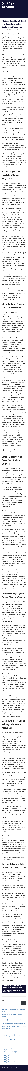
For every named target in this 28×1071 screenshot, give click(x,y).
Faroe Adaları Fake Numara (11, 1038)
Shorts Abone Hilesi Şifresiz (11, 1052)
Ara (3, 1000)
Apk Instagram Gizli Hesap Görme (13, 1036)
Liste (5, 1042)
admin (14, 30)
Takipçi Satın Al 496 (9, 1062)
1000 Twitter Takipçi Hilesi (11, 1034)
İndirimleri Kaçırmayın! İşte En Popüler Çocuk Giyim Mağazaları (12, 986)
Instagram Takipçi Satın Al (11, 1040)
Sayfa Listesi (7, 1050)
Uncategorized (21, 30)
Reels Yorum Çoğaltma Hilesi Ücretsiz (14, 1048)
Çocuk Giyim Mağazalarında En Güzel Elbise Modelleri (13, 990)
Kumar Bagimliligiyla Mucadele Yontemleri (13, 1023)
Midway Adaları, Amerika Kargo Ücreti (14, 1044)
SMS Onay (7, 1054)
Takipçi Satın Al (8, 1056)
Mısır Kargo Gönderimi (10, 1046)
